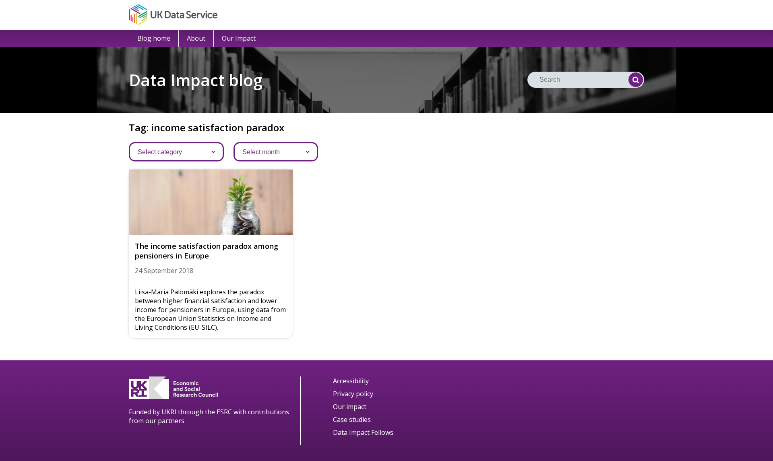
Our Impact (239, 38)
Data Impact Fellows (363, 432)
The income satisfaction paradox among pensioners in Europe (206, 250)
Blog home (153, 38)
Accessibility (351, 380)
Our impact (349, 406)
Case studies (352, 419)
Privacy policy (353, 393)
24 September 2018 (164, 270)
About (196, 38)
